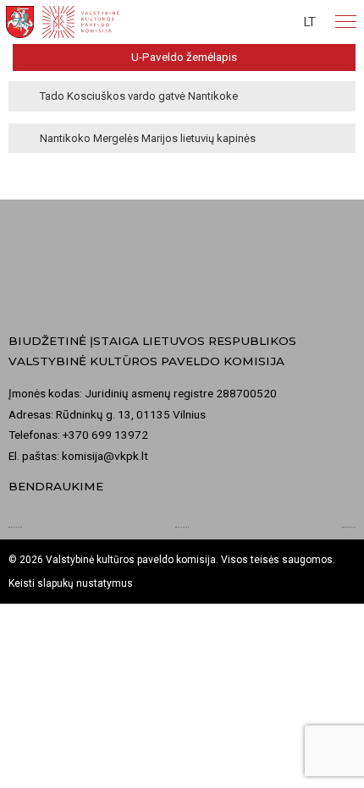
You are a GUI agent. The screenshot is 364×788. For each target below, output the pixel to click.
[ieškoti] (243, 22)
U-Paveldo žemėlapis (184, 56)
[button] (310, 22)
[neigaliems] (275, 22)
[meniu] (345, 22)
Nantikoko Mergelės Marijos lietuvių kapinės (148, 138)
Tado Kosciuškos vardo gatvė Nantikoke (139, 96)
